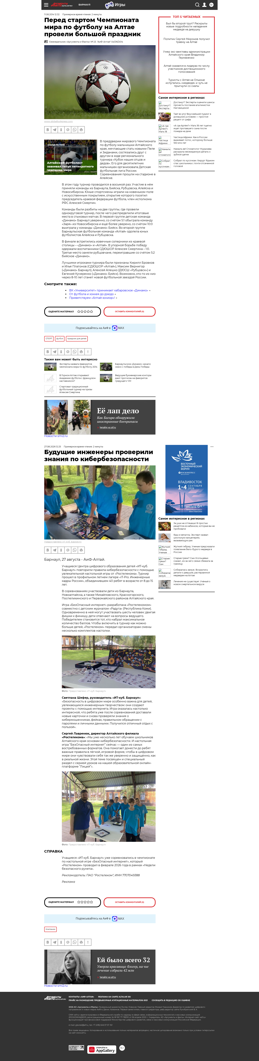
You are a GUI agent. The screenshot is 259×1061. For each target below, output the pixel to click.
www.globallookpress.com (58, 121)
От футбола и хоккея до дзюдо (91, 294)
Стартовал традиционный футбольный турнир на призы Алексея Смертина (75, 389)
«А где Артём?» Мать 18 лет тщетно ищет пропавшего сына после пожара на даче (193, 128)
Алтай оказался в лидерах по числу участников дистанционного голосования (187, 68)
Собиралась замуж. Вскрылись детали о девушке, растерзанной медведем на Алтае (192, 572)
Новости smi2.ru (56, 436)
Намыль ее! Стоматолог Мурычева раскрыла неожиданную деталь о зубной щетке (192, 152)
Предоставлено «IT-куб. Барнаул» (63, 541)
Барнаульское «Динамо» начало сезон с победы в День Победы (133, 365)
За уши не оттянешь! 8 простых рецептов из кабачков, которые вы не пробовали (194, 526)
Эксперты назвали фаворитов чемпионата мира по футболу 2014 (78, 365)
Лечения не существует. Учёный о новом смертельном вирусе (192, 583)
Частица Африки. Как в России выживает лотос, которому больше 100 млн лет (193, 140)
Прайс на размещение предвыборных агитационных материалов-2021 (108, 1000)
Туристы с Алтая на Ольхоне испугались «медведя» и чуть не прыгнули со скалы (187, 83)
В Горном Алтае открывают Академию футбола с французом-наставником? (77, 378)
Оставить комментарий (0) (129, 311)
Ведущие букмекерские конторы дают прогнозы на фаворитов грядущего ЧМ (133, 378)
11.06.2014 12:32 (52, 14)
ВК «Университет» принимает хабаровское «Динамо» (108, 290)
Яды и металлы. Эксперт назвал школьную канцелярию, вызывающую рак (191, 538)
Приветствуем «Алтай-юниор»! (92, 297)
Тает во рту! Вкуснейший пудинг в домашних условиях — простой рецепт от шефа (192, 117)
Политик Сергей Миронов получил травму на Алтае (187, 41)
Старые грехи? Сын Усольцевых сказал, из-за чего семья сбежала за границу (193, 561)
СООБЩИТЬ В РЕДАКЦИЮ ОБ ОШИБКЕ (171, 1000)
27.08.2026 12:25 (52, 446)
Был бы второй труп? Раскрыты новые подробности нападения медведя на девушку (186, 26)
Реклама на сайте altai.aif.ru (114, 997)
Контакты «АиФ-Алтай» (81, 997)
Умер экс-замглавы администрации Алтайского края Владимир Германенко (186, 54)
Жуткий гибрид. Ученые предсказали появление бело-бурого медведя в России (194, 549)
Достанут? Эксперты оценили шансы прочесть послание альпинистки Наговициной (194, 105)
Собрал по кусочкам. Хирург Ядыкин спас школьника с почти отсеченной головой (194, 163)
